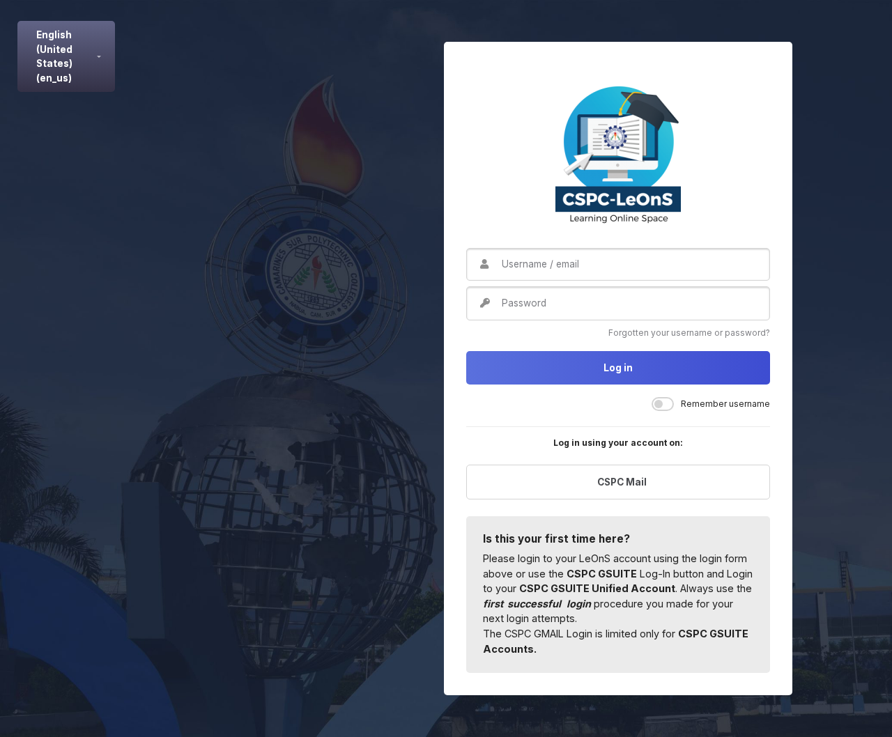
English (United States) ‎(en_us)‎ (54, 56)
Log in (618, 367)
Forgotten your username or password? (689, 332)
